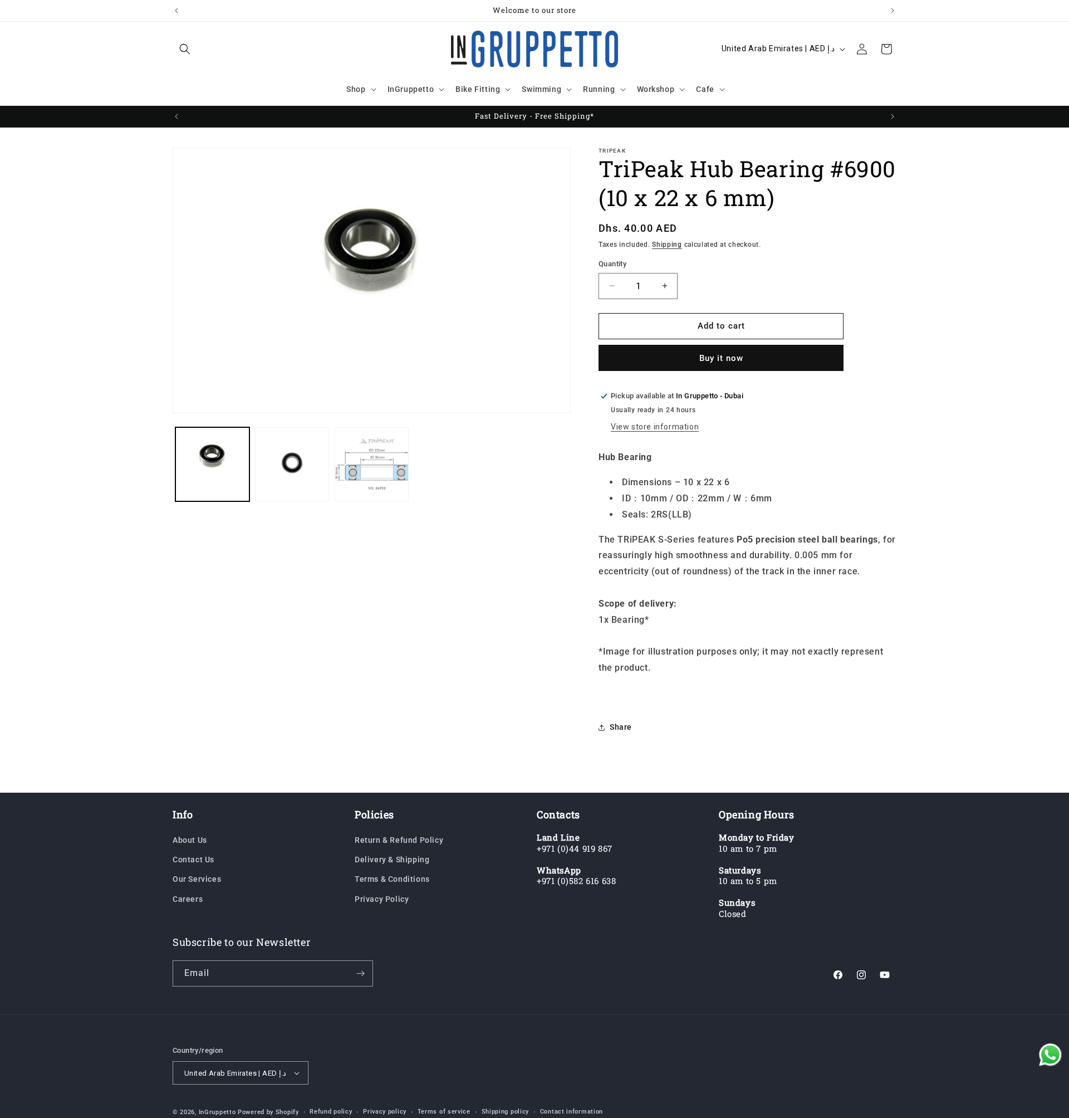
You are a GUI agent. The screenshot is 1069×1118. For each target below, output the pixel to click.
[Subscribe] (360, 973)
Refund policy (331, 1111)
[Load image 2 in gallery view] (292, 464)
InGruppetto (217, 1112)
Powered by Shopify (268, 1112)
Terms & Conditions (392, 879)
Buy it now (721, 358)
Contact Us (193, 859)
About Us (190, 840)
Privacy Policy (382, 899)
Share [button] (621, 726)
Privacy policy (384, 1111)
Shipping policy (505, 1111)
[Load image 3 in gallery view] (372, 464)
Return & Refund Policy (399, 840)
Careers (188, 899)
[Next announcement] (892, 10)
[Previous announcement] (176, 10)
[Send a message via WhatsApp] (1050, 1055)
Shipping (667, 244)
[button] (185, 49)
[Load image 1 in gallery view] (212, 464)
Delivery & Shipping (392, 859)
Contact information (571, 1111)
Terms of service (444, 1111)
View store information (655, 426)
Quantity (612, 264)
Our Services (197, 879)
